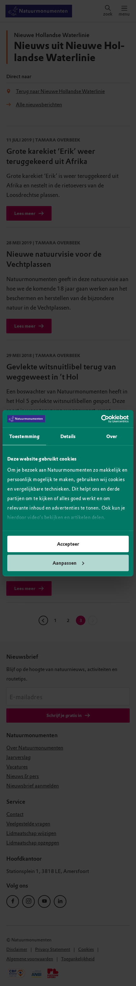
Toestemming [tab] (24, 436)
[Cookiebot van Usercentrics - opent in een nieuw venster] (101, 419)
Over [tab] (111, 436)
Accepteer (68, 544)
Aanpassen (65, 563)
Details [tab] (68, 436)
